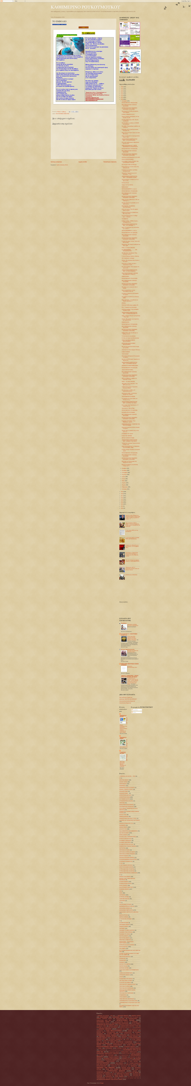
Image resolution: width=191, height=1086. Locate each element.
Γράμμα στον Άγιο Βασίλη (127, 184)
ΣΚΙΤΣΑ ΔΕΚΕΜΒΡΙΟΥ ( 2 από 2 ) (129, 189)
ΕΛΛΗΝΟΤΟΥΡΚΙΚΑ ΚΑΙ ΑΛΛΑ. (126, 844)
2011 (122, 506)
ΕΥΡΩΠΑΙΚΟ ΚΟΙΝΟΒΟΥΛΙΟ (125, 861)
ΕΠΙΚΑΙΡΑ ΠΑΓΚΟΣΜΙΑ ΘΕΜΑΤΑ (126, 857)
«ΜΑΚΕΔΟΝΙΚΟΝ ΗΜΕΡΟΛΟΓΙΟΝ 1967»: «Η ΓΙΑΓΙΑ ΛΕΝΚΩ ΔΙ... (129, 270)
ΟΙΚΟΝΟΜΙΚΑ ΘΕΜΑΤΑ (124, 924)
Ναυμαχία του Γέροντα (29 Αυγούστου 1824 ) (132, 651)
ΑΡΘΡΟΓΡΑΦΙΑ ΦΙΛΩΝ (124, 797)
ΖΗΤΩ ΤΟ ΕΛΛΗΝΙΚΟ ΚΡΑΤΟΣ (126, 867)
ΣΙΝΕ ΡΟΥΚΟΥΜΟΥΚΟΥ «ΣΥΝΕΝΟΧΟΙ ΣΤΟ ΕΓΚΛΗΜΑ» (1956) (130, 447)
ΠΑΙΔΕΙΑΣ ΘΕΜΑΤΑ (123, 926)
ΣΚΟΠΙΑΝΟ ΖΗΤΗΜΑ (124, 968)
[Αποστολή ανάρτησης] (69, 111)
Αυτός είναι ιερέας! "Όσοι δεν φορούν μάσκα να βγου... (130, 210)
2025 (122, 88)
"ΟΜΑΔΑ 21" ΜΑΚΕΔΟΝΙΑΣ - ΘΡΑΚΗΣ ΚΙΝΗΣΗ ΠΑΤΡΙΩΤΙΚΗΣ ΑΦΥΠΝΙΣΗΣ (129, 676)
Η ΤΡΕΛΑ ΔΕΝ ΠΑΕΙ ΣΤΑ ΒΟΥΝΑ (126, 869)
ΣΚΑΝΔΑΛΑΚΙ (122, 958)
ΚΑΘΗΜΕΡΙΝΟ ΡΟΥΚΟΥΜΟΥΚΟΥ (85, 7)
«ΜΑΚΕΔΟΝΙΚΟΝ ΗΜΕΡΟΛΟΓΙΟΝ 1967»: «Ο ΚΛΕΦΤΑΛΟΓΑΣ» (129, 140)
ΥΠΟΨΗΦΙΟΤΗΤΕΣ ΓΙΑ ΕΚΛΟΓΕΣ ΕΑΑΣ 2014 (129, 1002)
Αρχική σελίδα (82, 162)
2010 (122, 508)
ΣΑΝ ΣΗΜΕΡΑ (122, 948)
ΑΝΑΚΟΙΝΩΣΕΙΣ (123, 783)
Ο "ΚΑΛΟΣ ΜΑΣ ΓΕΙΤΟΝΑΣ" (125, 918)
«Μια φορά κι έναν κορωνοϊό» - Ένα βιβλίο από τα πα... (130, 384)
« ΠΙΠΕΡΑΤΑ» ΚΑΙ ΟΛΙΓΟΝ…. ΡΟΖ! (127, 776)
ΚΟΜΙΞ (121, 893)
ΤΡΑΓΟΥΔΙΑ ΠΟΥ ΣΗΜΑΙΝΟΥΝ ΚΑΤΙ (127, 984)
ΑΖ (120, 778)
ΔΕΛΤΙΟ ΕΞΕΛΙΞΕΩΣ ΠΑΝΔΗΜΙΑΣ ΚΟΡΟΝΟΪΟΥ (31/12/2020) (129, 108)
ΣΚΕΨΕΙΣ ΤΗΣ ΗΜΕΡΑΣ (124, 964)
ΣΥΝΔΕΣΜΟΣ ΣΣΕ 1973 (123, 753)
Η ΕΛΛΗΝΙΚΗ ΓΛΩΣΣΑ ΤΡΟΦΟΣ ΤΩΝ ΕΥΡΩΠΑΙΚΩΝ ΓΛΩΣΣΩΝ (130, 162)
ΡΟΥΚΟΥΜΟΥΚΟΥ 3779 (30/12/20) (129, 148)
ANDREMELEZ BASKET (123, 716)
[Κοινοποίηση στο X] (75, 111)
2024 (122, 91)
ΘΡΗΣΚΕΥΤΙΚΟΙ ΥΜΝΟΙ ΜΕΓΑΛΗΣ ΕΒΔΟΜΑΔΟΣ (123, 1043)
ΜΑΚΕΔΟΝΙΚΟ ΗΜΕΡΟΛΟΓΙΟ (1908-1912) (128, 912)
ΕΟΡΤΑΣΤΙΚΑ (122, 848)
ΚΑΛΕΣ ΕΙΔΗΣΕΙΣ (123, 885)
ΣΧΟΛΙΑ (121, 976)
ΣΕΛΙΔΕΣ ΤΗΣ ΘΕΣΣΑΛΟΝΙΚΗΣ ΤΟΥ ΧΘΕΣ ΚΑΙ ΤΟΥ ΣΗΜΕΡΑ (123, 1064)
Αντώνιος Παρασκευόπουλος (128, 649)
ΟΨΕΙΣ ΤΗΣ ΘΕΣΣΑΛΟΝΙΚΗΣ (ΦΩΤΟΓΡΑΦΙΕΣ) (128, 341)
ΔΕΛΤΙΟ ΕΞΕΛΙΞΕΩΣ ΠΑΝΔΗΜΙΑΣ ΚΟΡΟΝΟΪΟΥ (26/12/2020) (129, 330)
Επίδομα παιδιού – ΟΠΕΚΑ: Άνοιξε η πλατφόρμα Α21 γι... (130, 221)
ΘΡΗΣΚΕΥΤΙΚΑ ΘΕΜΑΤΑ (125, 876)
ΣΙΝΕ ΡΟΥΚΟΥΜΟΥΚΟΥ (124, 956)
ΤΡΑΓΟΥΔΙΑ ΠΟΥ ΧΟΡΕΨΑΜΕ (126, 993)
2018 (122, 493)
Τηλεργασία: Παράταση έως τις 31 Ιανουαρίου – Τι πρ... (129, 174)
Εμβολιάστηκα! (125, 187)
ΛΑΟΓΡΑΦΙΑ (122, 900)
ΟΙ (119, 920)
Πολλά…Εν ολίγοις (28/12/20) (128, 247)
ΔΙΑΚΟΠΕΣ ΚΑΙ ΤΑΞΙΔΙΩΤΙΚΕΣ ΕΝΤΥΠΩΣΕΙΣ (129, 820)
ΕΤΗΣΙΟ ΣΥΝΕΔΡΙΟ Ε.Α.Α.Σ (128, 114)
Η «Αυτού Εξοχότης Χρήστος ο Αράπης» (130, 256)
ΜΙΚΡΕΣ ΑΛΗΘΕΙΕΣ (123, 917)
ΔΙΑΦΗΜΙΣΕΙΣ (122, 825)
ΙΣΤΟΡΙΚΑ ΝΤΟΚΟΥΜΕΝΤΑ (125, 883)
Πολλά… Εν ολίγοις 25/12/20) (128, 381)
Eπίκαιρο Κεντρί (125, 182)
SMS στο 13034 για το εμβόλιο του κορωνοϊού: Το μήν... (129, 379)
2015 (122, 500)
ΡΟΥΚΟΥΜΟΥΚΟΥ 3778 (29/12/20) (129, 191)
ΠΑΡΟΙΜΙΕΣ (122, 928)
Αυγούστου (124, 474)
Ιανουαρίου (124, 489)
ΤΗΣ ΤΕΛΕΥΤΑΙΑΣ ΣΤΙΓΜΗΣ (125, 980)
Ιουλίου (123, 476)
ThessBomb (123, 623)
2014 (122, 502)
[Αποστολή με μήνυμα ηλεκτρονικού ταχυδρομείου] (72, 111)
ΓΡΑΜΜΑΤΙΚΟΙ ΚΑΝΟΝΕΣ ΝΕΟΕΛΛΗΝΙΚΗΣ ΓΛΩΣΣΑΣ (129, 1024)
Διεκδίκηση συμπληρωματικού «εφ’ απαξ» (131, 157)
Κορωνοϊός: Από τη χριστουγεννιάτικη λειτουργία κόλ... (130, 130)
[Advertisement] (126, 590)
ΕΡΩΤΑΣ (124, 303)
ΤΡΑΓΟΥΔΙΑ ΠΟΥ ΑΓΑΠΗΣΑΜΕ (126, 988)
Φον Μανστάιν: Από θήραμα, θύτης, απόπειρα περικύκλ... (129, 253)
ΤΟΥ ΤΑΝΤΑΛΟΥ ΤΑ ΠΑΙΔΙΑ (128, 258)
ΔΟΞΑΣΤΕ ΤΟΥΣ (123, 829)
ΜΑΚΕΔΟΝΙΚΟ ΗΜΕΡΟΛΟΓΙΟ (126, 910)
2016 (122, 497)
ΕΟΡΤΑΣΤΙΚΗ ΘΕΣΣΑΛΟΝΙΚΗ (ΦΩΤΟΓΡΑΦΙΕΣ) (128, 344)
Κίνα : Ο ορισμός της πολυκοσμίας (129, 307)
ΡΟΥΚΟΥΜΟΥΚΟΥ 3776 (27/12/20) (129, 278)
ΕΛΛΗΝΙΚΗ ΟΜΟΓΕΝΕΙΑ (124, 842)
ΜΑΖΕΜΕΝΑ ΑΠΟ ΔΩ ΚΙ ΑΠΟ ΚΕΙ (126, 906)
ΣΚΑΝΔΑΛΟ (122, 962)
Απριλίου (124, 482)
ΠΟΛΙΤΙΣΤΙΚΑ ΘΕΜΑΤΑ (124, 937)
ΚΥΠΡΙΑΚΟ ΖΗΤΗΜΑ (124, 896)
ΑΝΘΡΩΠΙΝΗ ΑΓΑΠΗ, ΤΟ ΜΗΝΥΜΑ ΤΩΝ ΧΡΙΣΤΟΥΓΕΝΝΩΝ (131, 425)
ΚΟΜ (120, 891)
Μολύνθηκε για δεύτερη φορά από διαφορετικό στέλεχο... (129, 462)
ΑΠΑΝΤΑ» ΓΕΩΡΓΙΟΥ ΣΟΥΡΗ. (126, 789)
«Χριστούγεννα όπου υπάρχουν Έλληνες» (131, 349)
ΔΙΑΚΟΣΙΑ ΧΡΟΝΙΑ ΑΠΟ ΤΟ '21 (126, 823)
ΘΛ (120, 874)
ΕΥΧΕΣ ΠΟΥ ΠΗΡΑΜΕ (127, 435)
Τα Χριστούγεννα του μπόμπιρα (128, 336)
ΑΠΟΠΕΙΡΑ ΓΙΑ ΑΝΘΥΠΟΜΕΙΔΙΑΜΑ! (130, 365)
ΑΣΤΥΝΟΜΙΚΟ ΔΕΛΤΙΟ (124, 799)
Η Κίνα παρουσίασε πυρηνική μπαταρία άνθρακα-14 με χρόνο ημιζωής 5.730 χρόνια (131, 638)
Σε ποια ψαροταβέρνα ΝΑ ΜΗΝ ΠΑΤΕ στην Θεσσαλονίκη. (132, 538)
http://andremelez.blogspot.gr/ (125, 697)
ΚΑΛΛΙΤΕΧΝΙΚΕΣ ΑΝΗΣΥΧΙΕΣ (62, 113)
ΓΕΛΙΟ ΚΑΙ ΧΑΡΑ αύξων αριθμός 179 (130, 305)
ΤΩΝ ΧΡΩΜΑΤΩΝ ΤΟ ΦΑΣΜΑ (128, 396)
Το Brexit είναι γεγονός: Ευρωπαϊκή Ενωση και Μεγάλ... (129, 387)
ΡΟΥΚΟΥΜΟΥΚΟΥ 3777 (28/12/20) (129, 232)
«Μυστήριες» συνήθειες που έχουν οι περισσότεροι (132, 625)
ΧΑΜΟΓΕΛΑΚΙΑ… (126, 276)
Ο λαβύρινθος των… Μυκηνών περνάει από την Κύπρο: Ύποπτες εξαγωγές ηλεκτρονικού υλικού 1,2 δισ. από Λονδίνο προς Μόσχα (132, 681)
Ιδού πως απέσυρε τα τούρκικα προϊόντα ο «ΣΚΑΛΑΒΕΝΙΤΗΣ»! (132, 560)
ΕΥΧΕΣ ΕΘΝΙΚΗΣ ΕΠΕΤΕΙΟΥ (126, 865)
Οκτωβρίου (124, 470)
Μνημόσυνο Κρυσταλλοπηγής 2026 (132, 667)
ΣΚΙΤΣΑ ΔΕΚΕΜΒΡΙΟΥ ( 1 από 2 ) (129, 230)
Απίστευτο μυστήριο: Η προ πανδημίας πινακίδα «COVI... (130, 310)
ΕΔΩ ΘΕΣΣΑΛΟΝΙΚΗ (124, 832)
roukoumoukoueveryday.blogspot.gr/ (127, 701)
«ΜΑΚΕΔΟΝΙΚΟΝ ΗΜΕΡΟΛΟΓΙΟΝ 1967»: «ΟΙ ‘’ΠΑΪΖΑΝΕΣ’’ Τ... (129, 225)
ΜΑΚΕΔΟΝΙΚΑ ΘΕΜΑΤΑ (124, 908)
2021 (122, 97)
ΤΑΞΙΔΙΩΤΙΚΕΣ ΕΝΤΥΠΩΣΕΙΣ (126, 978)
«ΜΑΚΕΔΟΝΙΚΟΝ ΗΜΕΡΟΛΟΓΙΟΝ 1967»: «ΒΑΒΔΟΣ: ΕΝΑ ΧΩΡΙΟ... (130, 440)
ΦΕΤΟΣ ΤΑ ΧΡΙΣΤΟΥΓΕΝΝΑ (128, 437)
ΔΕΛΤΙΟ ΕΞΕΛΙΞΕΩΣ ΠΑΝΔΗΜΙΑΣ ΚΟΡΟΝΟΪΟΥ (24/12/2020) (129, 418)
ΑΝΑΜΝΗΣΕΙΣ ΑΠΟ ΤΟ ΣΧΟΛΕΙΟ (126, 787)
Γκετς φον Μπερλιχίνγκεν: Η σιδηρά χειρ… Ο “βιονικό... (129, 216)
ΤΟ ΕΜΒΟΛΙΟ (125, 218)
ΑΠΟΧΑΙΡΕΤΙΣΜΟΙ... (124, 793)
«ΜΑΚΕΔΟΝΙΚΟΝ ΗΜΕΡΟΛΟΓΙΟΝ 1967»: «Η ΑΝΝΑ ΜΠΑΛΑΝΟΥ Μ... (130, 313)
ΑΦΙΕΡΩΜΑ (122, 802)
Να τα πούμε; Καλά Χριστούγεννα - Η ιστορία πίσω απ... (130, 405)
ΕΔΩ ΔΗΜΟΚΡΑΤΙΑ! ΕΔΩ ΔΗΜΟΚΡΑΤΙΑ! (128, 831)
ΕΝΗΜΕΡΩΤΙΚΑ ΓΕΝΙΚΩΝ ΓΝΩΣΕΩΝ (127, 846)
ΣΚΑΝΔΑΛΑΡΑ (122, 960)
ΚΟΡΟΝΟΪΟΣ (122, 895)
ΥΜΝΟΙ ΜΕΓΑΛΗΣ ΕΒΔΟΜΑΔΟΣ (126, 998)
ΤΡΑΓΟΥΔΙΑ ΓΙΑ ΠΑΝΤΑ (124, 986)
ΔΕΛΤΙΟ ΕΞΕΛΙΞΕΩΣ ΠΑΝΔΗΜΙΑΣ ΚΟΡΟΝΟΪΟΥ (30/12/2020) (129, 154)
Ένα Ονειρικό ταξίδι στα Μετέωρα (129, 164)
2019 (122, 491)
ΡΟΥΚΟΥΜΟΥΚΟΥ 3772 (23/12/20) (129, 452)
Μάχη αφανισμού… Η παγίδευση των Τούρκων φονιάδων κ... (130, 300)
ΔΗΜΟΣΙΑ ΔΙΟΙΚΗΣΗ (124, 816)
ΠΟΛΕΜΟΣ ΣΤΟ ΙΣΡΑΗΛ (124, 934)
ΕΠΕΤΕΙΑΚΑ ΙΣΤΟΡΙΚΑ (124, 850)
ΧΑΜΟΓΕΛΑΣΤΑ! (125, 322)
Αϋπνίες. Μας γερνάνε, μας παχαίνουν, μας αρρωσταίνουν (130, 319)
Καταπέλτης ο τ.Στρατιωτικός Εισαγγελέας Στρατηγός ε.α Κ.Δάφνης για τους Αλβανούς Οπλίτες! (131, 554)
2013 (122, 504)
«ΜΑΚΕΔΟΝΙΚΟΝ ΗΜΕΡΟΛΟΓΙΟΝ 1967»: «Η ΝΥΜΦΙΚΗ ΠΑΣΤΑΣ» (129, 363)
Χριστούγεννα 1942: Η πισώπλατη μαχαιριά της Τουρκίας (129, 394)
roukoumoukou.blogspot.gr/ (125, 703)
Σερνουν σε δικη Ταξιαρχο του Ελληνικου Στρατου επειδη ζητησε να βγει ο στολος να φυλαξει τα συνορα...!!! (132, 517)
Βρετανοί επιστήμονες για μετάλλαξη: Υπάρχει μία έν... (130, 465)
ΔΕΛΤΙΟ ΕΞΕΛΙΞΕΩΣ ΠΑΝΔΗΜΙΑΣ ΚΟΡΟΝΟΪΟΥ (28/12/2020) (129, 197)
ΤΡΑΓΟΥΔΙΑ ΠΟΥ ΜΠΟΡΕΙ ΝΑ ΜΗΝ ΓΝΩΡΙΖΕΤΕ (117, 1075)
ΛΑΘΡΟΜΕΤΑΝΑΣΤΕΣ (124, 898)
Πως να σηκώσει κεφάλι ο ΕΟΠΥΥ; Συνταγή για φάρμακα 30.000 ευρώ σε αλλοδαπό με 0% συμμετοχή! (132, 524)
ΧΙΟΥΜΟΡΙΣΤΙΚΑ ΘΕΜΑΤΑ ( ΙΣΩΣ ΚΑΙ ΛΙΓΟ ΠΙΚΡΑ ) (110, 1079)
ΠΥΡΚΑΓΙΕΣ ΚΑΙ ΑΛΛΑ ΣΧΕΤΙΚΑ (126, 944)
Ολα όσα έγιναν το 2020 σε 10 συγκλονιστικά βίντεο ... (128, 391)
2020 (122, 99)
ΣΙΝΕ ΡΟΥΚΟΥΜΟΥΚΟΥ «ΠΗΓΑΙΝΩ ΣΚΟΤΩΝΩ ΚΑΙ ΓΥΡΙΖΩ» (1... (130, 274)
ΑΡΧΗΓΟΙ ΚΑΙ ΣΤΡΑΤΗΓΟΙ (131, 574)
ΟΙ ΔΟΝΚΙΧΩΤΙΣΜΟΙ (123, 922)
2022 (122, 95)
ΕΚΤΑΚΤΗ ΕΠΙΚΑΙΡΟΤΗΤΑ (125, 838)
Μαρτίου (124, 485)
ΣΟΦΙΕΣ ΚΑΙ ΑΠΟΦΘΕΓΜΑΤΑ (126, 973)
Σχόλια (134, 712)
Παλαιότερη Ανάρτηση (109, 162)
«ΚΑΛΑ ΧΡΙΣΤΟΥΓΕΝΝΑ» (127, 369)
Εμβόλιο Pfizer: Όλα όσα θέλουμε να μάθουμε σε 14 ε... (130, 333)
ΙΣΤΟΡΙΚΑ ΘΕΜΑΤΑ (123, 881)
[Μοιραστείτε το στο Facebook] (76, 111)
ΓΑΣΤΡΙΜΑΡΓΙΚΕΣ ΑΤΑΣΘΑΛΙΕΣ (126, 806)
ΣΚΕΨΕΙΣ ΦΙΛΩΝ (123, 966)
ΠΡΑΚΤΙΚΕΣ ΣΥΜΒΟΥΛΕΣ (125, 939)
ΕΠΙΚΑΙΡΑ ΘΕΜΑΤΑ (123, 855)
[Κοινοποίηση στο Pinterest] (77, 111)
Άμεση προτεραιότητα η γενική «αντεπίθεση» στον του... (128, 291)
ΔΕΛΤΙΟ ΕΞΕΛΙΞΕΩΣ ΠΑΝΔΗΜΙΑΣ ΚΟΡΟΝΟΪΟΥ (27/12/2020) (129, 284)
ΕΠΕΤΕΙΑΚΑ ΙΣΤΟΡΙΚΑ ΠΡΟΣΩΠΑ (127, 853)
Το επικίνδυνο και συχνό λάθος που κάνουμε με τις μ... (129, 399)
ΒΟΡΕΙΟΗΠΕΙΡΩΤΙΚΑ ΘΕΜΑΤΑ (126, 804)
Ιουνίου (123, 478)
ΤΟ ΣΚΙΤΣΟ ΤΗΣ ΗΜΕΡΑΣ (125, 982)
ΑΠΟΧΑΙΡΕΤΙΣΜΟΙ (123, 791)
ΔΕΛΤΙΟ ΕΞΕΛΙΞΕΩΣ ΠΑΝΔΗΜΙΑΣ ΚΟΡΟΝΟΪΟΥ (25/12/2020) (129, 376)
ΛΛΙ (120, 902)
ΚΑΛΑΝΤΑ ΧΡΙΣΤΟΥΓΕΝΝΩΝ (128, 412)
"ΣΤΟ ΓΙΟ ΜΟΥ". (125, 354)
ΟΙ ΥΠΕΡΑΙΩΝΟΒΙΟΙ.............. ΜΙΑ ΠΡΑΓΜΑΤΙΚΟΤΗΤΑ (129, 250)
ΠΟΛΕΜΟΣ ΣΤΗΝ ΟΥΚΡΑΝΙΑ (125, 932)
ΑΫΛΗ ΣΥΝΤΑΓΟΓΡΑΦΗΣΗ (127, 159)
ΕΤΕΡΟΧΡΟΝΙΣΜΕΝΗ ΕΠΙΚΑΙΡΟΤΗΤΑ (128, 859)
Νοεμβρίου (124, 468)
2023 (122, 93)
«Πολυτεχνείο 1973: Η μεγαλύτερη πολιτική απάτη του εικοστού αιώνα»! (132, 568)
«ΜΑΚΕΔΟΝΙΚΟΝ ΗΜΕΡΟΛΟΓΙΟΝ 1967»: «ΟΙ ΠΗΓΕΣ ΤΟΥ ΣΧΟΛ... (129, 402)
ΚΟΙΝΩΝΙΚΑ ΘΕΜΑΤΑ (124, 889)
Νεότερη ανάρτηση (56, 162)
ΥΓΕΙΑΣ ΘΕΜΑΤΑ (123, 996)
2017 (122, 495)
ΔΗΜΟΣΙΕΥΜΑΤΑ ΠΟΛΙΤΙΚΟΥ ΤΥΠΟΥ (127, 818)
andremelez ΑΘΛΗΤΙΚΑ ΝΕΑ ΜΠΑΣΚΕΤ (128, 699)
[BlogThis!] (73, 111)
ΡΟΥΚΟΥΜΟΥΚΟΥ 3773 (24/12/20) (129, 410)
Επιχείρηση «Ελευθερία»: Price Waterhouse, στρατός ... (128, 421)
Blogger (101, 1083)
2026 (122, 86)
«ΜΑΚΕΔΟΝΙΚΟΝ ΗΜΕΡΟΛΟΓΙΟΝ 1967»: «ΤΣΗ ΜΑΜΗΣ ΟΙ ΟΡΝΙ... (129, 177)
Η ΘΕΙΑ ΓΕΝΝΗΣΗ (126, 351)
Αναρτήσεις (135, 709)
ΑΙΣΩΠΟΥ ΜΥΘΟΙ (123, 781)
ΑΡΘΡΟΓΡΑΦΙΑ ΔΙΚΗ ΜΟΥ (125, 795)
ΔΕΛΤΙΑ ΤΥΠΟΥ (122, 814)
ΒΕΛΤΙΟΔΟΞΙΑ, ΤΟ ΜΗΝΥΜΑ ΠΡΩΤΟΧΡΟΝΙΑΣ (128, 206)
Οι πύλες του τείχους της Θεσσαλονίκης (130, 338)
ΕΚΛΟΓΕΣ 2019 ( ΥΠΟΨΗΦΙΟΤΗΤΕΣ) (127, 836)
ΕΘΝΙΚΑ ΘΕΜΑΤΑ (123, 834)
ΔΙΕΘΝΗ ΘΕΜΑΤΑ (123, 827)
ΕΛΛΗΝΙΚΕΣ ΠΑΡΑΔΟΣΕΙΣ (125, 840)
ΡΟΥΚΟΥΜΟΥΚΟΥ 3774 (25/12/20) (129, 367)
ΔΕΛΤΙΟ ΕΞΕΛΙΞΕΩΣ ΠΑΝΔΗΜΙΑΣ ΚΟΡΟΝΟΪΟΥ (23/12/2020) (129, 459)
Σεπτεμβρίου (125, 472)
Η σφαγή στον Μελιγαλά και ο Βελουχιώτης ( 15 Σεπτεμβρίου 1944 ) (132, 546)
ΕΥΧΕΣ (121, 863)
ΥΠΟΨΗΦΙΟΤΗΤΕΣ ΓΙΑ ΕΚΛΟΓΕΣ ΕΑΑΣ (128, 1000)
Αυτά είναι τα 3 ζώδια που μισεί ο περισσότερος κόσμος (129, 264)
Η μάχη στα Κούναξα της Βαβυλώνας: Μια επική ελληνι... (130, 213)
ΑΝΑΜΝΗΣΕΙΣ (122, 785)
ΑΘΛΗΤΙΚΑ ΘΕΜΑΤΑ (124, 780)
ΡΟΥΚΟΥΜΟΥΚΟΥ (123, 946)
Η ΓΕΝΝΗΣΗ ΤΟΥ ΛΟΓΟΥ (127, 433)
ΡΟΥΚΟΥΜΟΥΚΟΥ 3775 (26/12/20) (129, 324)
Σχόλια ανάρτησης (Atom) (62, 164)
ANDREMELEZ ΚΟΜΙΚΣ (123, 738)
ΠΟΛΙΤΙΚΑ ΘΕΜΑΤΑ (123, 936)
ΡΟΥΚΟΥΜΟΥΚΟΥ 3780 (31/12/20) (129, 102)
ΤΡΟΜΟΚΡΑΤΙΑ (122, 995)
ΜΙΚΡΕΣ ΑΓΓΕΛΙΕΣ (123, 915)
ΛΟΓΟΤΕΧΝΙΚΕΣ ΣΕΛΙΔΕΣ (125, 904)
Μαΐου (123, 480)
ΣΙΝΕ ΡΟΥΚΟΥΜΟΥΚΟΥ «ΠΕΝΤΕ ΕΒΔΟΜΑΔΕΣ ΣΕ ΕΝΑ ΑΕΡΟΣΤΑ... (130, 146)
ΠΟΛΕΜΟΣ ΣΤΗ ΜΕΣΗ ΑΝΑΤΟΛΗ (126, 930)
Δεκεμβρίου (124, 101)
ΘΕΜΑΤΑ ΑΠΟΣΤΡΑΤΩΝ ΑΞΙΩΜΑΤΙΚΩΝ (128, 872)
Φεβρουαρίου (125, 487)
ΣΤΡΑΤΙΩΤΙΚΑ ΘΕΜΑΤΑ (124, 974)
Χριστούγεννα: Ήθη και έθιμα (128, 408)
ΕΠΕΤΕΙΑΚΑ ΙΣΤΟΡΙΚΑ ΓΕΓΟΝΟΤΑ (127, 852)
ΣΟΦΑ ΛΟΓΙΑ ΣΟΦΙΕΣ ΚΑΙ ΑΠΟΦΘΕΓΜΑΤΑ (129, 969)
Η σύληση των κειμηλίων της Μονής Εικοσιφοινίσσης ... (129, 170)
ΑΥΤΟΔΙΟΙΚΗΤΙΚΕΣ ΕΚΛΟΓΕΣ (126, 800)
